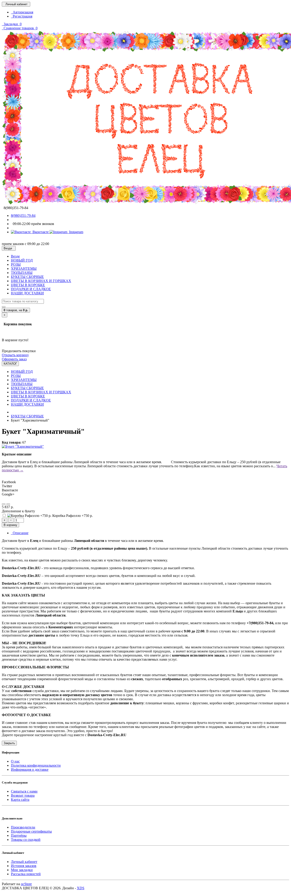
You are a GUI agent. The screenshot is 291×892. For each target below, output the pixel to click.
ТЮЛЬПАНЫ (22, 273)
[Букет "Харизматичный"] (23, 446)
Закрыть (9, 743)
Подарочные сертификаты (31, 831)
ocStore (26, 884)
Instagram (75, 232)
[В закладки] (3, 504)
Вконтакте (40, 232)
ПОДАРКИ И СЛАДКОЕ (31, 289)
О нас (15, 761)
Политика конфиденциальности (36, 765)
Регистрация (21, 16)
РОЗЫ (16, 264)
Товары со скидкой (25, 839)
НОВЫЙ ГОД (22, 260)
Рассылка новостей (26, 874)
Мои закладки (22, 870)
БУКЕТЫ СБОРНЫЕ (27, 277)
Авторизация (22, 12)
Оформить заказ (14, 359)
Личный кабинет (24, 862)
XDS (80, 888)
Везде (15, 256)
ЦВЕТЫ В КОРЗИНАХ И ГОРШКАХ (41, 281)
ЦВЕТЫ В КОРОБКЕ (28, 285)
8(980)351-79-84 (23, 215)
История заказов (23, 866)
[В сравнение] (8, 504)
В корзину (10, 525)
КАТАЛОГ (10, 363)
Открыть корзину (15, 355)
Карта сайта (20, 799)
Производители (23, 827)
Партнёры (19, 835)
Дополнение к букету (18, 511)
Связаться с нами (24, 791)
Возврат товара (23, 795)
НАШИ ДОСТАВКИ (27, 293)
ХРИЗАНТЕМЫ (24, 268)
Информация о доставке (29, 769)
